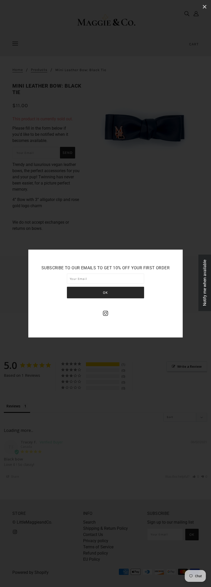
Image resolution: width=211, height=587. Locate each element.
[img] (105, 313)
